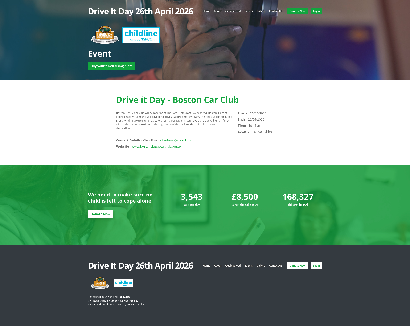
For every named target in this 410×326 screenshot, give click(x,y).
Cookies (141, 304)
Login (316, 11)
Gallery (261, 11)
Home (206, 11)
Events (249, 11)
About (217, 11)
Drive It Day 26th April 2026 (140, 11)
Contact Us (275, 11)
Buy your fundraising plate (112, 66)
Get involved (233, 11)
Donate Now (298, 11)
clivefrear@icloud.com (176, 140)
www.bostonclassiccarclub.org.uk (156, 146)
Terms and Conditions (101, 304)
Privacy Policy (125, 304)
